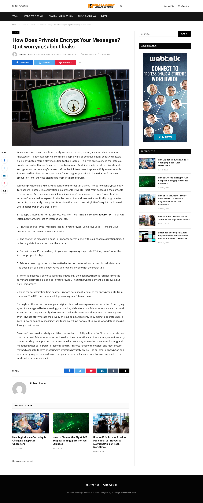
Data (104, 16)
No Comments (89, 54)
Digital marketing (61, 16)
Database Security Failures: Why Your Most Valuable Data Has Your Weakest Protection (173, 236)
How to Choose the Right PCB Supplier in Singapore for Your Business (70, 440)
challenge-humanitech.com (123, 493)
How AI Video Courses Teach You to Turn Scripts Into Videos (174, 218)
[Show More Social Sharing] (80, 62)
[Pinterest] (4, 183)
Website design (34, 16)
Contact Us (169, 6)
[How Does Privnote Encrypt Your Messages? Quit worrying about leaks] (70, 107)
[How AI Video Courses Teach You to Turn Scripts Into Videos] (147, 220)
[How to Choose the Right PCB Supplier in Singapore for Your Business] (71, 423)
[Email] (4, 191)
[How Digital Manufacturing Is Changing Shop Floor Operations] (30, 423)
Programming (87, 16)
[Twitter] (4, 168)
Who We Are (183, 6)
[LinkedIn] (4, 175)
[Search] (121, 6)
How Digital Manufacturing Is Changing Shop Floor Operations (29, 440)
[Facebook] (4, 160)
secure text (105, 214)
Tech (15, 16)
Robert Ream (27, 54)
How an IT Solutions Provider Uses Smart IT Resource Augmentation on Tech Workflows (110, 442)
